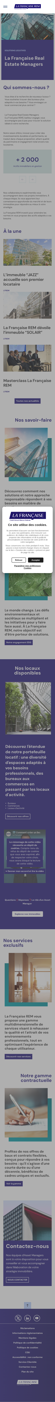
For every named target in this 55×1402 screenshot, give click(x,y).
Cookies (27, 568)
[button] (35, 560)
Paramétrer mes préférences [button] (27, 566)
